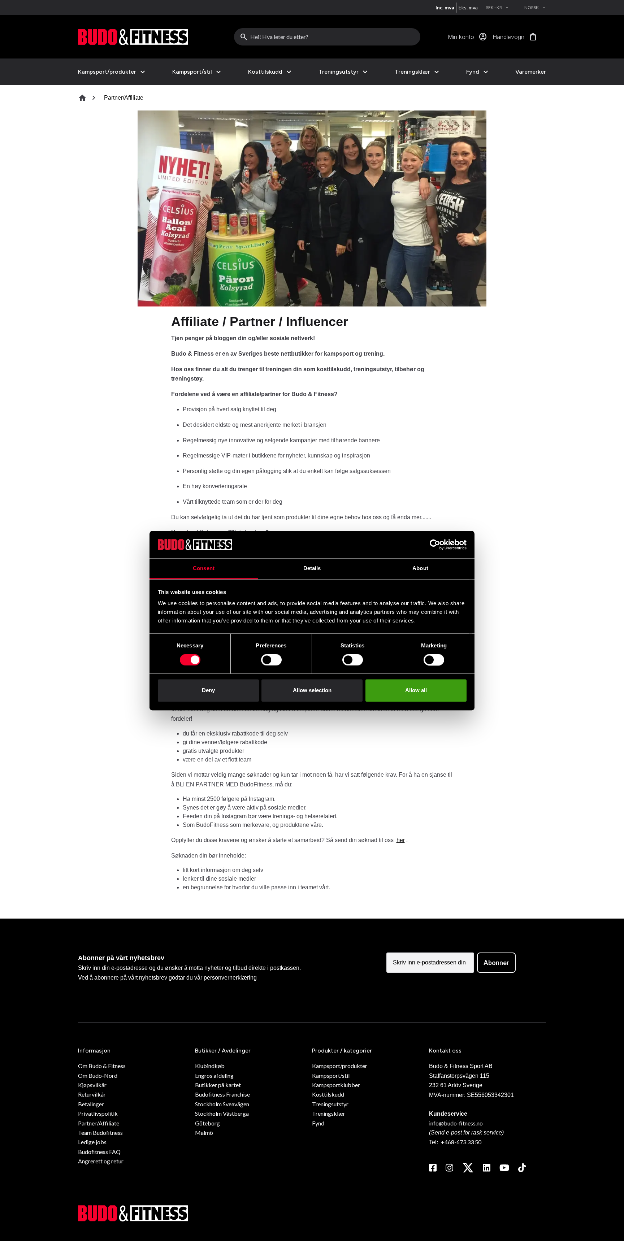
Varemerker (530, 71)
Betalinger (91, 1104)
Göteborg (207, 1123)
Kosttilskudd (265, 72)
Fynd (472, 72)
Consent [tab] (203, 568)
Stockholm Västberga (222, 1113)
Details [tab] (312, 568)
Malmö (204, 1132)
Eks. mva (468, 7)
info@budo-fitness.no (456, 1123)
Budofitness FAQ (99, 1151)
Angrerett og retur (101, 1161)
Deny (208, 690)
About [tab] (420, 568)
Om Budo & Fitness (102, 1065)
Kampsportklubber (336, 1084)
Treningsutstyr (338, 72)
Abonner (496, 963)
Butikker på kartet (218, 1084)
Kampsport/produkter (107, 72)
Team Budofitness (100, 1132)
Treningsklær (412, 72)
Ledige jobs (92, 1141)
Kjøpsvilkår (92, 1084)
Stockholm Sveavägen (222, 1104)
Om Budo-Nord (97, 1075)
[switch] (271, 659)
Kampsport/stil (192, 72)
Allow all (416, 690)
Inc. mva (445, 7)
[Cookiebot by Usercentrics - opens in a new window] (435, 544)
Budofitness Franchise (222, 1094)
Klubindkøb (210, 1065)
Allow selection (312, 690)
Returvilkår (92, 1094)
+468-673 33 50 (461, 1141)
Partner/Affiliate (98, 1123)
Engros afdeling (214, 1075)
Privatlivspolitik (98, 1113)
